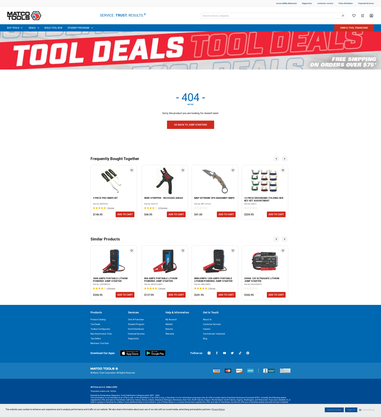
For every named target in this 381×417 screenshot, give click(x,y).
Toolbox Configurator (100, 329)
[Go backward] (276, 158)
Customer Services (212, 324)
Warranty (169, 334)
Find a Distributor (136, 329)
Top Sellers (95, 338)
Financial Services (136, 334)
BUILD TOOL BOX (53, 27)
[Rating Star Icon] (94, 208)
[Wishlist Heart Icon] (131, 170)
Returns (169, 329)
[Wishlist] (354, 15)
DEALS (32, 27)
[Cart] (362, 15)
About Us (207, 319)
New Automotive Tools (101, 334)
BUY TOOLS (13, 27)
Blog (205, 338)
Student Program (136, 324)
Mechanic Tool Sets (99, 343)
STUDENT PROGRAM (78, 27)
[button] (367, 409)
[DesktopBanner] (190, 50)
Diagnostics (133, 338)
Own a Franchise (136, 319)
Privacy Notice (218, 409)
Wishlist (169, 324)
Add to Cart (125, 214)
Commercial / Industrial (214, 334)
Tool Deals (95, 324)
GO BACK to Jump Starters (190, 124)
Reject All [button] (351, 410)
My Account (171, 319)
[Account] (371, 16)
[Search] (343, 15)
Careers (206, 329)
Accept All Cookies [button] (334, 410)
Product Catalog (98, 319)
